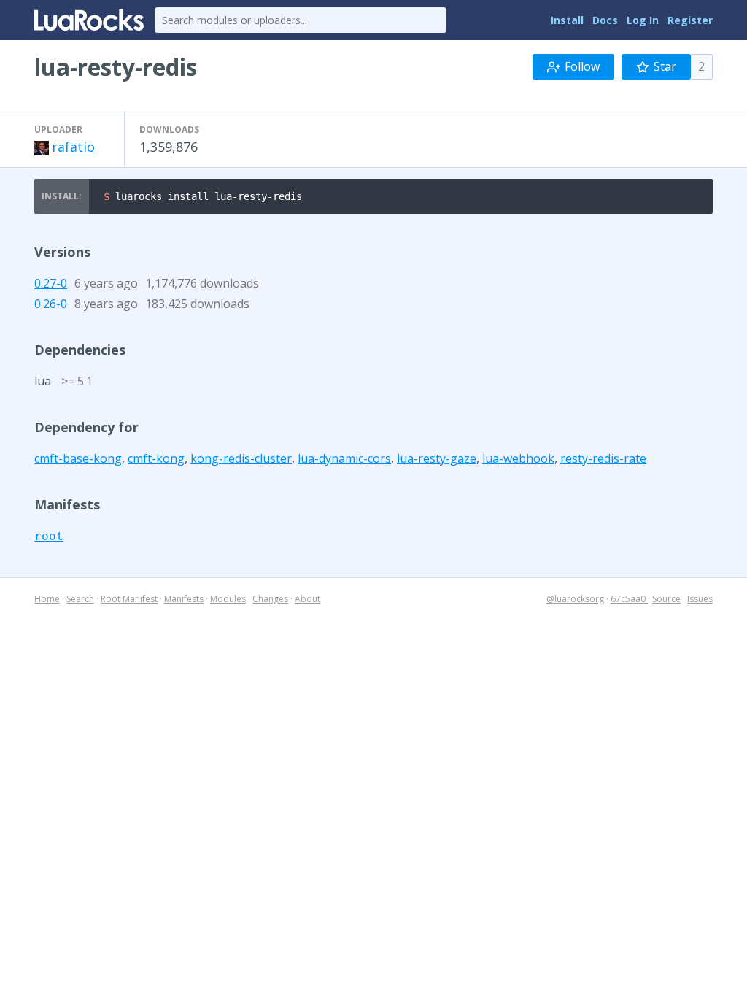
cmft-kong (156, 458)
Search (80, 599)
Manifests (184, 599)
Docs (605, 20)
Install (567, 20)
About (307, 599)
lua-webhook (518, 458)
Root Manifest (129, 599)
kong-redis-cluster (241, 458)
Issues (700, 599)
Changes (270, 599)
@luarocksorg (575, 599)
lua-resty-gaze (436, 458)
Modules (228, 599)
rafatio (73, 146)
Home (47, 599)
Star (665, 66)
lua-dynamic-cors (344, 458)
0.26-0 (50, 304)
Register (690, 20)
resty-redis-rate (603, 458)
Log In (643, 20)
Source (666, 599)
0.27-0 (50, 283)
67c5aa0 (629, 599)
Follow (582, 66)
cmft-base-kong (78, 458)
